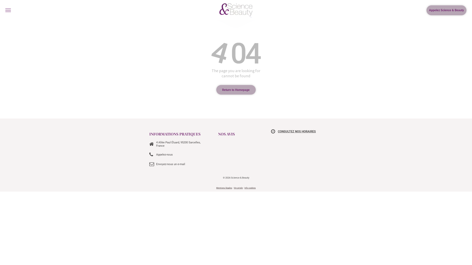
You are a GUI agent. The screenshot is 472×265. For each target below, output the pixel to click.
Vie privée (238, 188)
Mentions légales (224, 188)
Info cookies (250, 188)
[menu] (8, 10)
